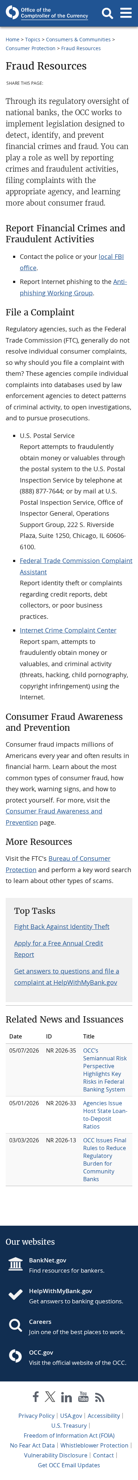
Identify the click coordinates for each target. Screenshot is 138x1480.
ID (49, 1036)
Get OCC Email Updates (69, 1465)
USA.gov (71, 1416)
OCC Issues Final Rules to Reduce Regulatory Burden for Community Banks (104, 1159)
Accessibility (104, 1416)
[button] (107, 13)
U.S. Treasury (69, 1425)
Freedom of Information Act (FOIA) (69, 1435)
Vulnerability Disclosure (55, 1455)
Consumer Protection (31, 48)
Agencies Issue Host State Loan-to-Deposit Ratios (105, 1114)
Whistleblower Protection (94, 1445)
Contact (103, 1455)
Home (12, 39)
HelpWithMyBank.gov (60, 1291)
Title (88, 1036)
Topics (32, 39)
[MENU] (126, 13)
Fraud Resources (81, 48)
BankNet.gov (47, 1260)
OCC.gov (41, 1352)
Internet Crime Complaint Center (68, 630)
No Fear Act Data (32, 1445)
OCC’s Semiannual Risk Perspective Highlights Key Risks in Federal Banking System (105, 1070)
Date (15, 1036)
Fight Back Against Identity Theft (61, 926)
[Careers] (18, 1326)
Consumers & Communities (78, 39)
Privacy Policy (36, 1416)
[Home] (18, 1295)
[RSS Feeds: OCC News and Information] (99, 1398)
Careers (40, 1322)
